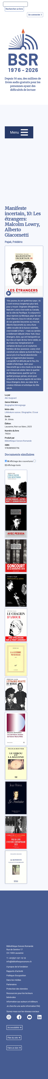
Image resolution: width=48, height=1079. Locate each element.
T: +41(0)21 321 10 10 (16, 958)
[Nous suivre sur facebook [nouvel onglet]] (19, 1017)
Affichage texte (14, 465)
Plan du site (13, 1037)
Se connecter (34, 15)
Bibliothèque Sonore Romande (18, 441)
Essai (35, 412)
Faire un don (13, 1048)
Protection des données (17, 989)
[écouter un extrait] (8, 293)
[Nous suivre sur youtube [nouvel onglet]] (29, 1017)
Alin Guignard (10, 398)
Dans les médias (13, 980)
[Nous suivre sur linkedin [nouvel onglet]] (39, 1017)
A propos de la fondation (17, 967)
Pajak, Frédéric (14, 241)
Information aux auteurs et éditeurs (22, 1001)
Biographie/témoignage (15, 405)
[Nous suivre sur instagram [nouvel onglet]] (8, 1017)
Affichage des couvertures (21, 461)
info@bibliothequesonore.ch (19, 961)
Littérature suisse (13, 412)
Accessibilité (13, 1027)
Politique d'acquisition (16, 975)
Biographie (27, 412)
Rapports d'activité (14, 971)
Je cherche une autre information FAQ (23, 1006)
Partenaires (11, 984)
